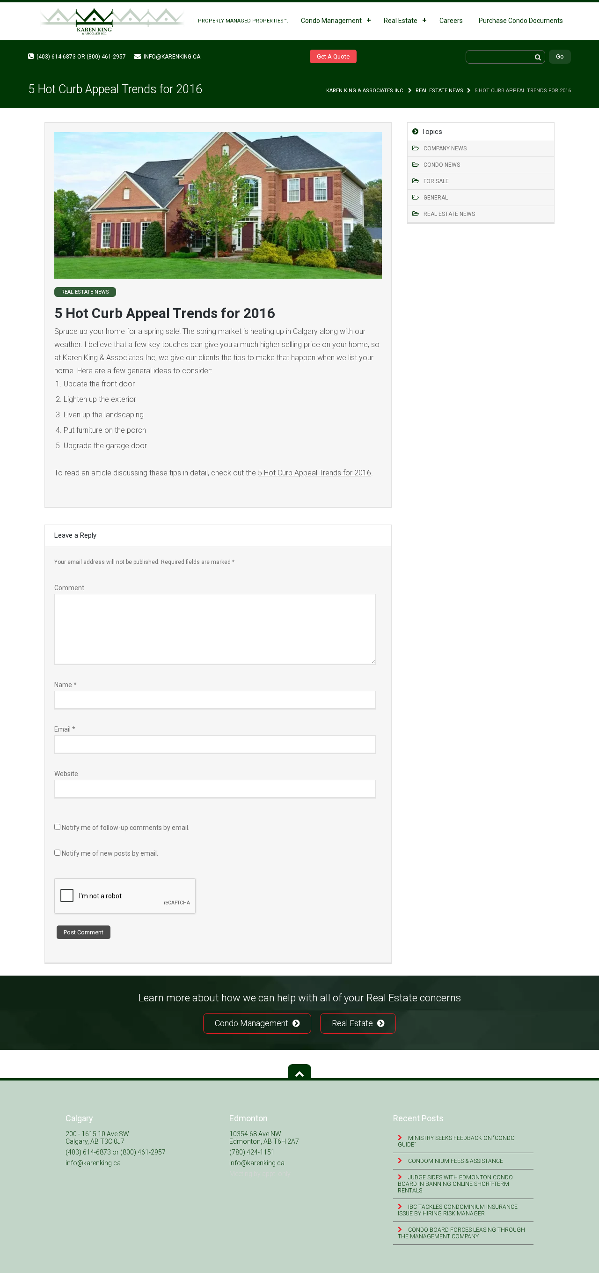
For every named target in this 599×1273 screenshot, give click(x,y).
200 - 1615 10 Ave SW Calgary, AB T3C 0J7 (97, 1137)
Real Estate (400, 20)
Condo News (442, 165)
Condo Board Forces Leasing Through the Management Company (461, 1233)
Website (66, 773)
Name (65, 684)
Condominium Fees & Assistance (455, 1161)
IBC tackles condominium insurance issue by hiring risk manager (458, 1210)
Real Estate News (439, 91)
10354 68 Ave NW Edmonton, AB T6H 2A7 (264, 1137)
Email (64, 729)
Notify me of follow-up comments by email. (126, 827)
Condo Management (331, 20)
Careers (451, 20)
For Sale (436, 181)
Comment (69, 588)
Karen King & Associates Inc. (365, 91)
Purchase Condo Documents (521, 20)
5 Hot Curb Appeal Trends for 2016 (314, 472)
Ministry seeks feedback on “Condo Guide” (456, 1141)
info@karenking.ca (171, 56)
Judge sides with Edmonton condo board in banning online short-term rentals (455, 1184)
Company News (445, 148)
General (436, 197)
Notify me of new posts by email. (110, 853)
